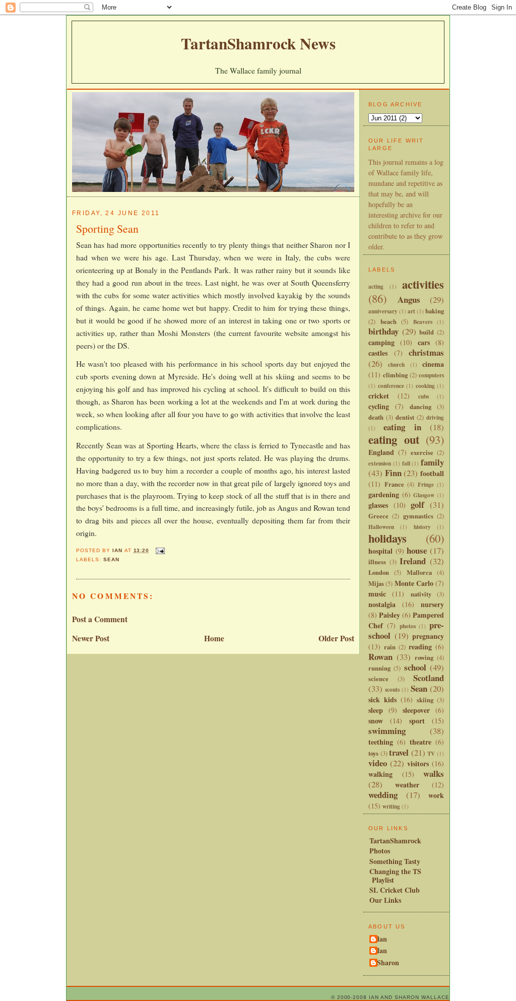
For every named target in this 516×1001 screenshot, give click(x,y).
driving (435, 417)
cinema (433, 364)
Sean (111, 559)
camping (381, 342)
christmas (426, 352)
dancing (420, 406)
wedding (383, 794)
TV (431, 753)
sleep (375, 710)
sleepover (416, 710)
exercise (422, 452)
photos (408, 626)
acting (375, 286)
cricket (378, 395)
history (422, 526)
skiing (425, 699)
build (426, 332)
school (415, 667)
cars (424, 342)
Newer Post (90, 638)
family (432, 462)
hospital (380, 551)
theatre (420, 742)
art (411, 311)
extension (379, 463)
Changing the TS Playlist (395, 875)
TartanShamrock (395, 840)
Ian (382, 939)
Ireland (413, 561)
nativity (421, 593)
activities (423, 284)
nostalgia (382, 604)
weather (407, 784)
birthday (383, 331)
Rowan (380, 656)
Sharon (388, 963)
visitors (418, 763)
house (417, 550)
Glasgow (423, 495)
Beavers (422, 321)
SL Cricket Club (394, 890)
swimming (387, 730)
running (379, 668)
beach (388, 321)
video (377, 763)
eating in (402, 427)
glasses (378, 505)
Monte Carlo (414, 583)
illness (377, 561)
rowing (424, 657)
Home (214, 638)
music (377, 593)
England (381, 452)
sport (417, 720)
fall (406, 463)
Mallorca (419, 572)
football (432, 473)
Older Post (336, 638)
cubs (423, 396)
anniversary (383, 311)
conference (391, 385)
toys (373, 753)
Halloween (381, 526)
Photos (379, 850)
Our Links (385, 900)
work (436, 795)
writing (391, 806)
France (394, 484)
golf (417, 504)
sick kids (382, 699)
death (375, 417)
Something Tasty (394, 861)
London (378, 572)
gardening (383, 494)
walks (433, 773)
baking (434, 310)
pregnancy (428, 636)
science (378, 678)
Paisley (389, 615)
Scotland (428, 678)
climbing (395, 374)
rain (390, 646)
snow (375, 720)
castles (378, 353)
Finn (393, 472)
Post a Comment (99, 619)
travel (399, 752)
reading (420, 646)
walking (380, 774)
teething (380, 742)
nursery (432, 604)
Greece (378, 515)
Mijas (376, 583)
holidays (387, 538)
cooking (425, 385)
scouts (392, 689)
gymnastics (418, 515)
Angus (409, 299)
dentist (405, 417)
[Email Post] (160, 550)
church (396, 364)
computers (431, 375)
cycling (378, 406)
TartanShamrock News (258, 43)
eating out (393, 439)
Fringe (426, 484)
